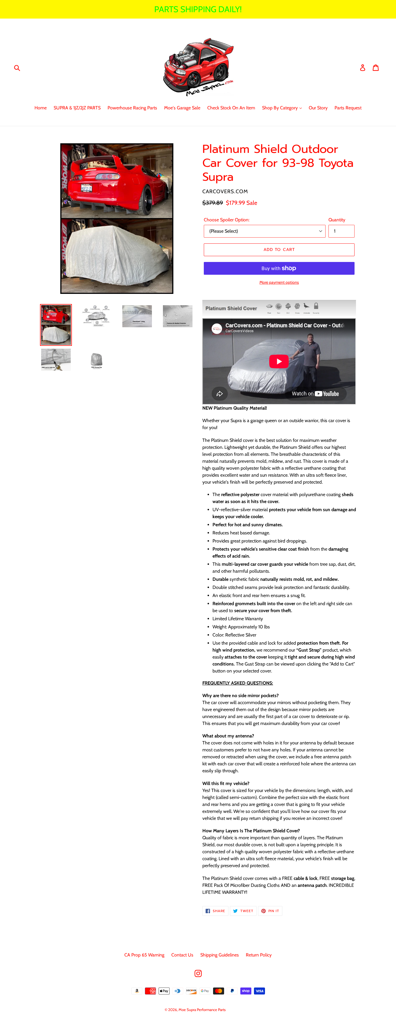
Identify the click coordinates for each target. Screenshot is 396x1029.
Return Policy (259, 955)
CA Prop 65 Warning (144, 955)
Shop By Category (280, 108)
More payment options (279, 282)
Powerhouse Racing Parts (132, 108)
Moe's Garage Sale (182, 108)
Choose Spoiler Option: (226, 220)
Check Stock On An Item (231, 108)
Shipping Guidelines (219, 955)
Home (40, 108)
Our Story (318, 108)
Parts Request (348, 108)
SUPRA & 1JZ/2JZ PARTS (77, 108)
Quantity (336, 220)
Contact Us (182, 955)
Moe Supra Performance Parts (202, 1009)
